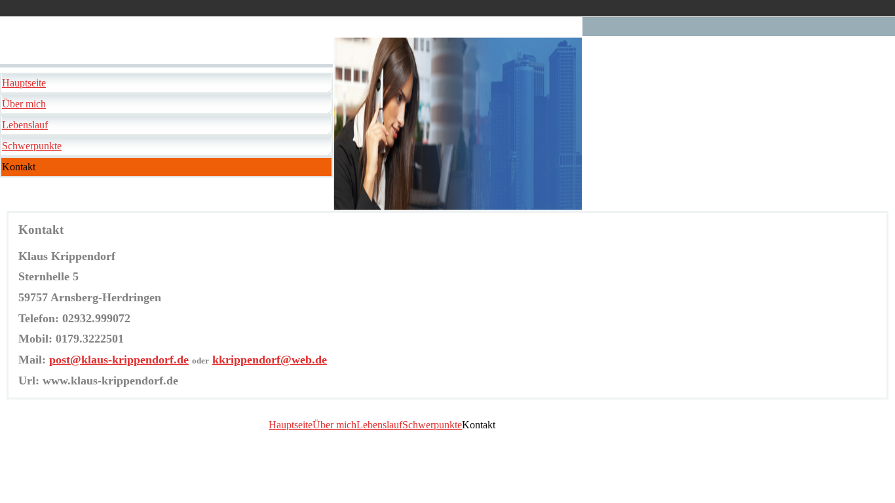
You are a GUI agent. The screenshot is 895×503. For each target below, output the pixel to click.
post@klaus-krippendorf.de (119, 359)
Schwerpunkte (32, 145)
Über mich (24, 103)
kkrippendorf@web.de (269, 359)
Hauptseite (24, 82)
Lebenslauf (25, 124)
